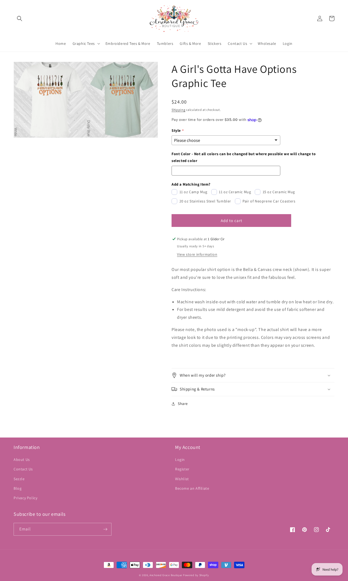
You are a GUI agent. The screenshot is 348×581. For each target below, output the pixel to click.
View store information (197, 254)
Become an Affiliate (192, 488)
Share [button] (183, 403)
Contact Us (23, 469)
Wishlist (182, 478)
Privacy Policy (25, 497)
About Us (22, 459)
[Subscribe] (105, 529)
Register (182, 469)
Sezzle (19, 478)
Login (180, 459)
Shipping (178, 110)
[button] (20, 18)
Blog (17, 488)
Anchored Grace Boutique (166, 575)
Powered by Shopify (196, 575)
